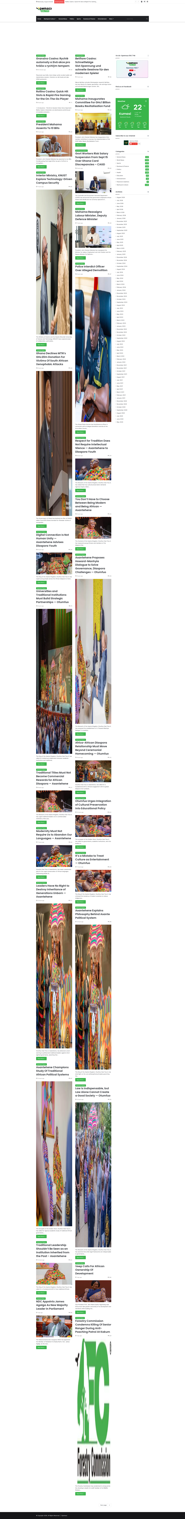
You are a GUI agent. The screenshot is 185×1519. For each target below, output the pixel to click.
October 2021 (121, 371)
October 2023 (121, 299)
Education (120, 175)
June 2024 (120, 275)
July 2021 (120, 380)
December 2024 (122, 257)
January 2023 (121, 326)
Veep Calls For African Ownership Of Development (89, 1269)
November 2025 (122, 224)
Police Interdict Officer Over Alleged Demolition (91, 268)
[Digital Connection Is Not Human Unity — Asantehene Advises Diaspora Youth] (54, 563)
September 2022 (122, 338)
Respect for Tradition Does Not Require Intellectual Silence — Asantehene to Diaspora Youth (92, 446)
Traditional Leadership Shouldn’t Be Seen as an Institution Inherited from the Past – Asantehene (52, 1250)
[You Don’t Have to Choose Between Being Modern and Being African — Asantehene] (93, 528)
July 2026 (120, 200)
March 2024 (120, 284)
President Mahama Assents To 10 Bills (49, 126)
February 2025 (121, 251)
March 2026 (120, 212)
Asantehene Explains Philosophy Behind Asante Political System (92, 914)
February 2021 (121, 395)
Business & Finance (89, 19)
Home (39, 19)
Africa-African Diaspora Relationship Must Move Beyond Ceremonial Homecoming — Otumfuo (92, 748)
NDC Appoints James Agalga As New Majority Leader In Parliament (52, 1305)
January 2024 (121, 290)
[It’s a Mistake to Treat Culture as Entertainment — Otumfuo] (93, 881)
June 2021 (120, 383)
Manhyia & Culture (49, 19)
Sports (79, 19)
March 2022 (120, 356)
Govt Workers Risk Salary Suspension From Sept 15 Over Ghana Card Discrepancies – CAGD (91, 159)
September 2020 (122, 410)
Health (119, 172)
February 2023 (121, 323)
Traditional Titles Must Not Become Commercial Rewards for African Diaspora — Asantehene (53, 778)
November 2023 (122, 296)
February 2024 (121, 287)
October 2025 (121, 227)
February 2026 (121, 215)
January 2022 (121, 362)
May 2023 (120, 314)
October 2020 (121, 407)
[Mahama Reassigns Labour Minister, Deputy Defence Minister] (93, 237)
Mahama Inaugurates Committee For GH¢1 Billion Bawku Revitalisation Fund (93, 102)
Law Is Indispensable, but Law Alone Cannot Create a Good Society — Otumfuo (92, 1092)
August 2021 (120, 377)
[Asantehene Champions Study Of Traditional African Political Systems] (54, 1153)
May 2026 (120, 206)
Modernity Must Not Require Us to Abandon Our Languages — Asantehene (54, 834)
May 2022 (120, 350)
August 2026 (121, 197)
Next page (103, 1505)
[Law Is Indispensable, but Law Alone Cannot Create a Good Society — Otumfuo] (93, 1174)
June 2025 (120, 239)
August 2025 (121, 233)
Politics (72, 19)
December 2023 (122, 293)
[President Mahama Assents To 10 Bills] (54, 146)
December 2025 (122, 221)
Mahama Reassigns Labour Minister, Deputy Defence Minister (91, 215)
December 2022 (122, 329)
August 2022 (121, 341)
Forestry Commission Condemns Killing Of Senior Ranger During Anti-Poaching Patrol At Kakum (93, 1326)
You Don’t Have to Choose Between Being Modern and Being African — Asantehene (92, 504)
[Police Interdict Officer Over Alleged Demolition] (93, 349)
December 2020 (122, 401)
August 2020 (121, 413)
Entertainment (102, 19)
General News (63, 19)
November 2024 (122, 260)
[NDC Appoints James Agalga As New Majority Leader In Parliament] (54, 1326)
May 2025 (120, 242)
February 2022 (121, 359)
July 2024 (120, 272)
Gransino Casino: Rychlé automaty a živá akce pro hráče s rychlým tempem (53, 62)
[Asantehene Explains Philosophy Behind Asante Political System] (93, 997)
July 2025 (120, 236)
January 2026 (121, 218)
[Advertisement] (92, 38)
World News (120, 160)
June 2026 (120, 203)
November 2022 (122, 332)
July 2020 (120, 416)
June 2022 (120, 347)
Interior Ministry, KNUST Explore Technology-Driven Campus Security (54, 179)
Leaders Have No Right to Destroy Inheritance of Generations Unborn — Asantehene (52, 891)
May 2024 (120, 278)
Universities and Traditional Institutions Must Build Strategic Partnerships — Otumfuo (52, 596)
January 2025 (121, 254)
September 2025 (122, 230)
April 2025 (120, 245)
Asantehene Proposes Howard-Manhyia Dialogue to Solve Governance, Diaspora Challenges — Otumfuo (90, 565)
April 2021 (120, 389)
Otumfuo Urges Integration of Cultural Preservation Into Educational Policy (93, 804)
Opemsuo (64, 1515)
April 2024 (120, 281)
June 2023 (120, 311)
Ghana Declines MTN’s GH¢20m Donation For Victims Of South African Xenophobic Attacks (52, 358)
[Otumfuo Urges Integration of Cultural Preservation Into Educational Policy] (93, 826)
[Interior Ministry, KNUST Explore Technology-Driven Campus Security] (54, 262)
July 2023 (120, 308)
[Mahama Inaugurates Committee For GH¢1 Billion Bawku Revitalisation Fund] (93, 124)
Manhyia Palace (80, 438)
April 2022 (120, 353)
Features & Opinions (123, 182)
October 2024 (121, 263)
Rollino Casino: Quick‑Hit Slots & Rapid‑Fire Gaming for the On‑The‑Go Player (53, 95)
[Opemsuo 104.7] (44, 9)
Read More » (41, 83)
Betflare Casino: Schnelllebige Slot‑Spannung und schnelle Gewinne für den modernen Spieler (92, 66)
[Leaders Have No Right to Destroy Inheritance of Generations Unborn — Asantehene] (54, 975)
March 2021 (120, 392)
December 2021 (122, 365)
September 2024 (122, 266)
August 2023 (121, 305)
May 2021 (120, 386)
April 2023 (120, 317)
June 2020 (120, 419)
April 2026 (120, 209)
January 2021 (121, 398)
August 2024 (121, 269)
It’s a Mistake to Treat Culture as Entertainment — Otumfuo (92, 859)
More (110, 19)
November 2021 (122, 368)
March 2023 (120, 320)
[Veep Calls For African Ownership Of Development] (93, 1291)
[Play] (130, 74)
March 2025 (120, 248)
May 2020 (120, 422)
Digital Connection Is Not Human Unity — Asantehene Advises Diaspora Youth (52, 540)
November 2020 (122, 404)
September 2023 (122, 302)
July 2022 (120, 344)
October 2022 (121, 335)
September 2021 (122, 374)
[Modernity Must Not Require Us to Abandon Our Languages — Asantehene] (54, 856)
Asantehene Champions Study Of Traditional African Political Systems (52, 1070)
